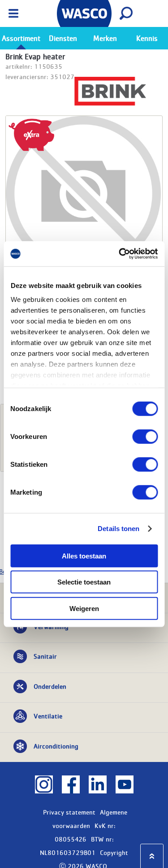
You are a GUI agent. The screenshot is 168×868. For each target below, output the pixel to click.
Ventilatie (48, 716)
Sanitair (45, 656)
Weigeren (84, 608)
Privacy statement (69, 812)
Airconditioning (56, 746)
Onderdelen (50, 686)
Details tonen (118, 528)
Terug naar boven (152, 856)
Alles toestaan (84, 555)
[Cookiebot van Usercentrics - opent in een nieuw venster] (120, 254)
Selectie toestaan (84, 582)
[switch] (145, 436)
